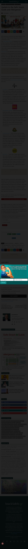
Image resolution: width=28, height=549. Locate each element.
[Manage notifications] (2, 543)
